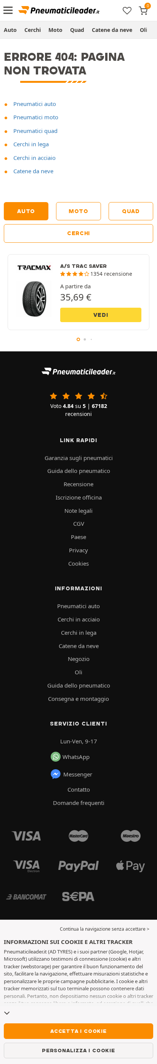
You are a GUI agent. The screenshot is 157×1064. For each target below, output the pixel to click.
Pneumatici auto (34, 104)
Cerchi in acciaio (34, 157)
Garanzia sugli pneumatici (79, 458)
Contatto (78, 789)
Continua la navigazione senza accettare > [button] (104, 929)
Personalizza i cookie (78, 1050)
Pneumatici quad (35, 130)
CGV (78, 523)
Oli (143, 29)
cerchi (78, 233)
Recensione (78, 484)
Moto (55, 29)
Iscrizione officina (79, 497)
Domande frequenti (78, 802)
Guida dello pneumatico (78, 470)
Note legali (78, 510)
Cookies (78, 563)
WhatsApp (76, 756)
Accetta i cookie (78, 1031)
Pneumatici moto (35, 117)
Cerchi (32, 29)
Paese (78, 537)
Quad (77, 29)
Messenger (77, 774)
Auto (10, 29)
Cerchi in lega (30, 144)
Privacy (78, 550)
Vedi (100, 314)
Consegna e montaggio (78, 698)
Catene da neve (112, 29)
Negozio (79, 658)
